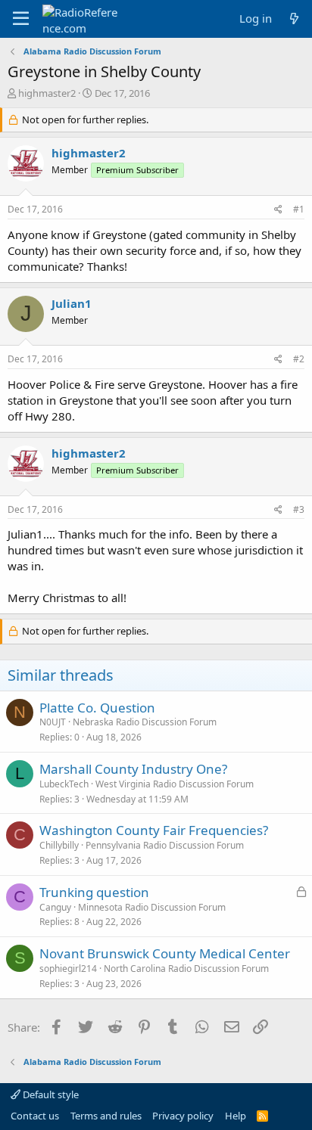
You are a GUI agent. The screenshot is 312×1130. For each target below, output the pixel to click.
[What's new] (294, 19)
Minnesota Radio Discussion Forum (152, 907)
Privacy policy (183, 1115)
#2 (298, 358)
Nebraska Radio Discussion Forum (145, 722)
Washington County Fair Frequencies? (153, 830)
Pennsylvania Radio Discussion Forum (165, 845)
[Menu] (21, 19)
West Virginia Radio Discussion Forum (174, 784)
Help (235, 1115)
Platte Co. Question (97, 707)
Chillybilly (59, 845)
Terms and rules (106, 1115)
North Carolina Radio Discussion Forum (186, 968)
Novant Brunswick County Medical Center (164, 953)
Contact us (35, 1115)
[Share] (278, 210)
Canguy (55, 907)
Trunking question (94, 892)
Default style (49, 1094)
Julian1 (71, 303)
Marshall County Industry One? (133, 769)
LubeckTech (64, 784)
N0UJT (52, 722)
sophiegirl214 (68, 968)
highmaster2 (47, 93)
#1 (298, 209)
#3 (298, 509)
